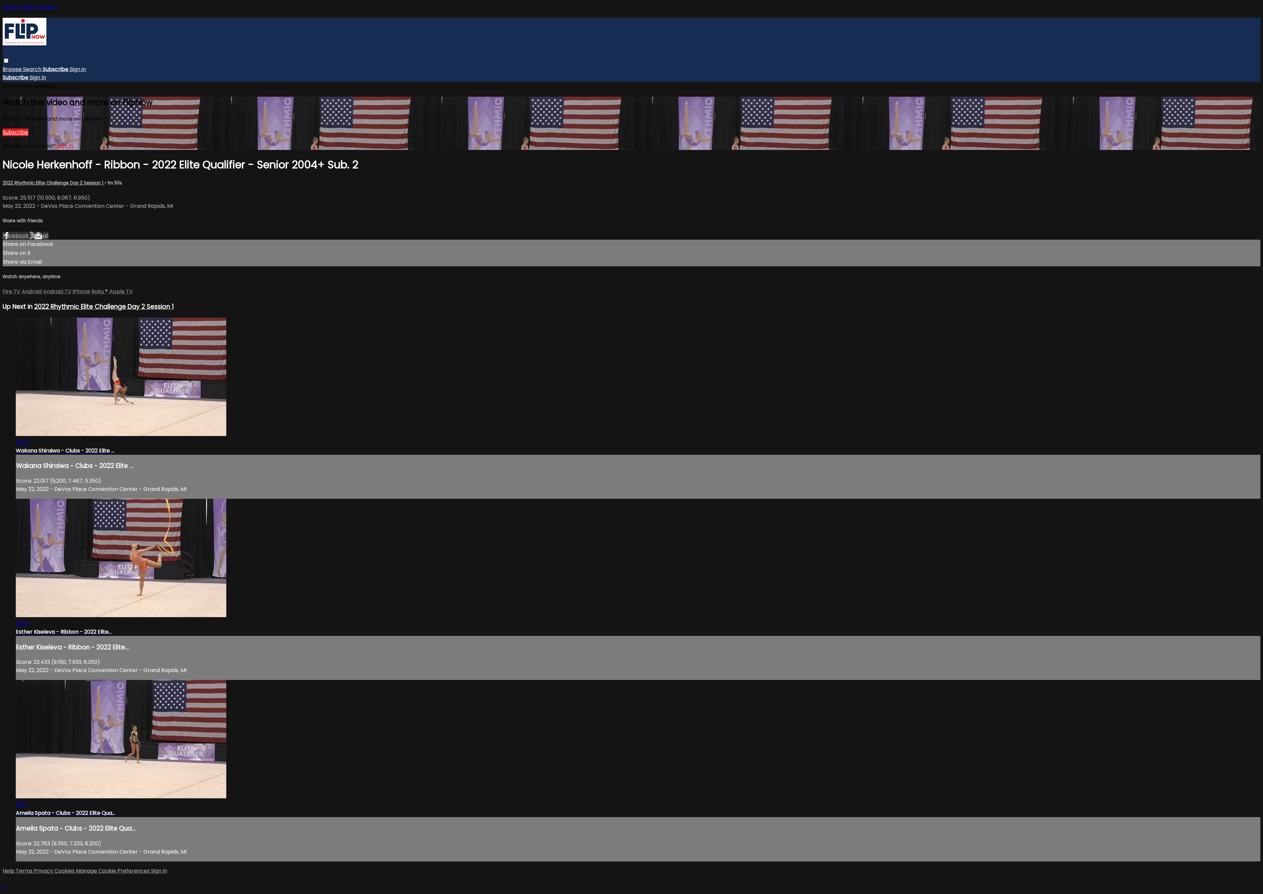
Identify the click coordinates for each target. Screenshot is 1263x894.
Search (33, 69)
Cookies (65, 871)
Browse (13, 69)
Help (9, 871)
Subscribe (15, 132)
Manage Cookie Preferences (113, 871)
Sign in (78, 69)
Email (41, 235)
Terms (25, 871)
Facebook (16, 235)
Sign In (38, 77)
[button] (6, 61)
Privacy (44, 871)
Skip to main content (30, 7)
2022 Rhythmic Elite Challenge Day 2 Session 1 (54, 183)
